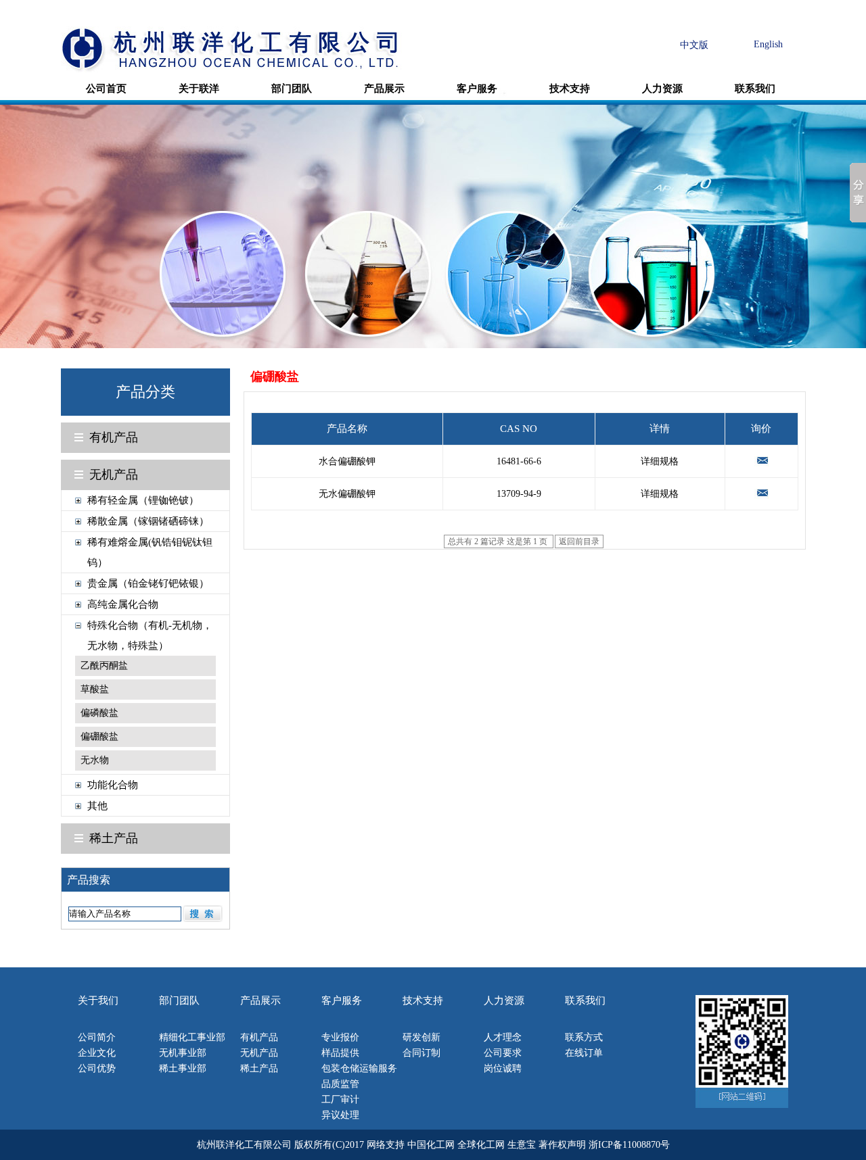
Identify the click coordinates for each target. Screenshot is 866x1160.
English (768, 44)
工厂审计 (340, 1099)
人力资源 (662, 88)
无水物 (95, 760)
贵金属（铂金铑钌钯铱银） (148, 583)
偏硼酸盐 (99, 736)
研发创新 (421, 1037)
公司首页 (106, 88)
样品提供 (340, 1053)
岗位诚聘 (503, 1068)
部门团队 (291, 88)
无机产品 (113, 474)
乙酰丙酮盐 (104, 665)
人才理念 (503, 1037)
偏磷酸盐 (99, 713)
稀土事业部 (182, 1068)
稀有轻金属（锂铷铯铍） (143, 500)
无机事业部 (182, 1053)
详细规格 (660, 461)
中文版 (694, 45)
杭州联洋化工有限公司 (244, 1145)
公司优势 (97, 1068)
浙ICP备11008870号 (629, 1145)
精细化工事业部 (192, 1037)
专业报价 (340, 1037)
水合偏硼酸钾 (347, 461)
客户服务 (477, 88)
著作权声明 (562, 1145)
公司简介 (97, 1037)
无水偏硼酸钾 (347, 494)
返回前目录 (579, 541)
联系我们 (755, 88)
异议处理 (340, 1115)
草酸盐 (95, 689)
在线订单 (584, 1053)
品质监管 (340, 1084)
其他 (97, 805)
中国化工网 (431, 1145)
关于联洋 (199, 88)
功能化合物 (112, 784)
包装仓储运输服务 (359, 1068)
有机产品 (113, 437)
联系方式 (584, 1037)
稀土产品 (113, 838)
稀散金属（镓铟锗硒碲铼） (148, 521)
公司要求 (503, 1053)
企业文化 (97, 1053)
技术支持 (569, 88)
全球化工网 (481, 1145)
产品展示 (384, 88)
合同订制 (421, 1053)
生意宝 (521, 1145)
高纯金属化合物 (122, 604)
